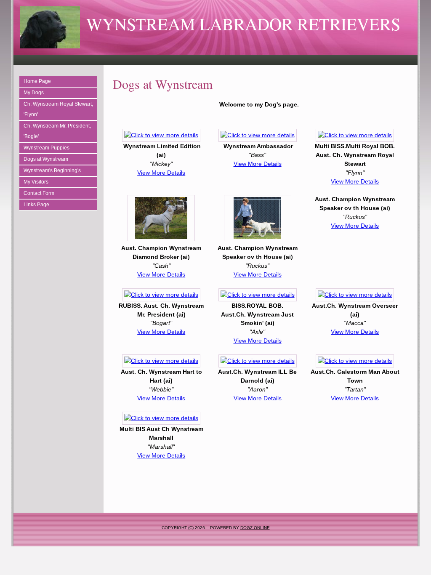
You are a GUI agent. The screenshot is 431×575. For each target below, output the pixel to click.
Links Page (36, 205)
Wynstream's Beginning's (52, 170)
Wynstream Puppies (46, 148)
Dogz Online (255, 527)
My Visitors (36, 182)
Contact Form (39, 193)
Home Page (37, 81)
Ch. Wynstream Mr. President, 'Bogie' (57, 131)
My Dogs (34, 93)
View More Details (161, 172)
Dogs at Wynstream (46, 159)
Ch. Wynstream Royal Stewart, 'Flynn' (58, 109)
